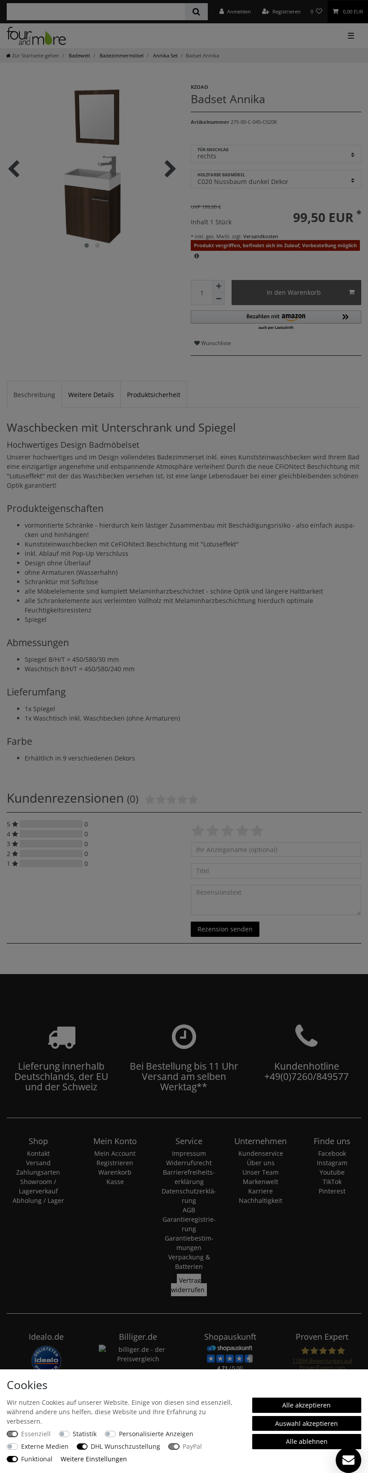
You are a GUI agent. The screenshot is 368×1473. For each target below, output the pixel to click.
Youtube (332, 1172)
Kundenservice (260, 1153)
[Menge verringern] (218, 299)
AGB (189, 1210)
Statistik (84, 1433)
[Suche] (196, 11)
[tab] (34, 394)
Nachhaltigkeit (260, 1200)
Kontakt (38, 1153)
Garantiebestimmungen (189, 1243)
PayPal (192, 1446)
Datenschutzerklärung (189, 1196)
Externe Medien (45, 1446)
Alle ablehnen (307, 1441)
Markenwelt (260, 1181)
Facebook (332, 1153)
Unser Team (260, 1172)
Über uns (261, 1162)
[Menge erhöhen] (218, 286)
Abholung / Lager (38, 1200)
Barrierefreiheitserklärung (189, 1177)
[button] (276, 320)
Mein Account (115, 1153)
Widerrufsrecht (189, 1162)
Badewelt (78, 55)
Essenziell (36, 1433)
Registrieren (114, 1162)
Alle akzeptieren (306, 1405)
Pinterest (332, 1191)
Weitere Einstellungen (94, 1459)
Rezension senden (225, 929)
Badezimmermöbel (121, 55)
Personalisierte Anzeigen (156, 1433)
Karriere (260, 1191)
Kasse (115, 1181)
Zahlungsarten (38, 1172)
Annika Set (165, 55)
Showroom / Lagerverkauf (38, 1186)
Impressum (189, 1153)
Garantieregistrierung (189, 1224)
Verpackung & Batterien (189, 1262)
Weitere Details (91, 394)
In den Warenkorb (294, 292)
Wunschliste (215, 343)
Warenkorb (114, 1172)
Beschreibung (34, 394)
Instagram (332, 1162)
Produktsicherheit (153, 394)
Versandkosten (260, 236)
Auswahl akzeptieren (306, 1423)
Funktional (37, 1459)
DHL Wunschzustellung (125, 1446)
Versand (38, 1162)
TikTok (332, 1181)
